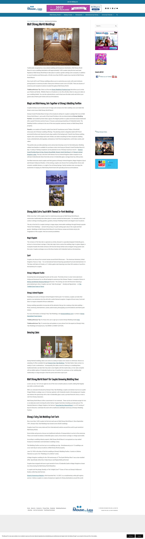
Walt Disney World (55, 15)
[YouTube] (117, 8)
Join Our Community (38, 510)
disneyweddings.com (67, 313)
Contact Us (39, 508)
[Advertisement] (56, 491)
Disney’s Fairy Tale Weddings (56, 363)
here (78, 319)
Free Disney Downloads (49, 510)
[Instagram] (108, 8)
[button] (117, 15)
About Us (33, 508)
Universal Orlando (107, 15)
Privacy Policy (46, 508)
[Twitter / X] (110, 8)
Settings (131, 536)
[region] (72, 535)
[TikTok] (115, 8)
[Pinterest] (112, 8)
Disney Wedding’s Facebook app (61, 89)
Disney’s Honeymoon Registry (35, 475)
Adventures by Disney (91, 15)
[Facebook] (105, 8)
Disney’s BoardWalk (49, 152)
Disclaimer (52, 508)
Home (28, 21)
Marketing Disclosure (61, 508)
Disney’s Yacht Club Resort (63, 152)
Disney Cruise (68, 15)
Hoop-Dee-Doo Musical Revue (64, 405)
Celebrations (41, 21)
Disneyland (78, 15)
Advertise (30, 510)
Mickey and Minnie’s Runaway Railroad (38, 282)
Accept (139, 536)
